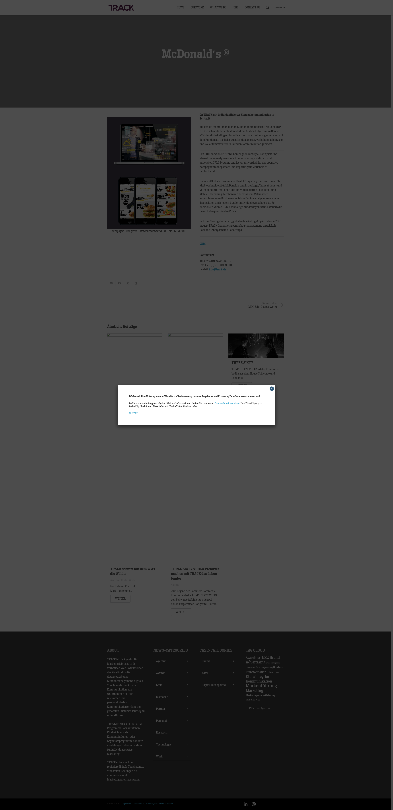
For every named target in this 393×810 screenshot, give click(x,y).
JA (130, 413)
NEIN (135, 413)
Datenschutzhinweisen (227, 403)
